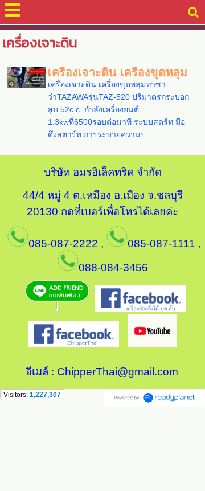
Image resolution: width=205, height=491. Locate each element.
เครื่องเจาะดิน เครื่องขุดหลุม (117, 72)
